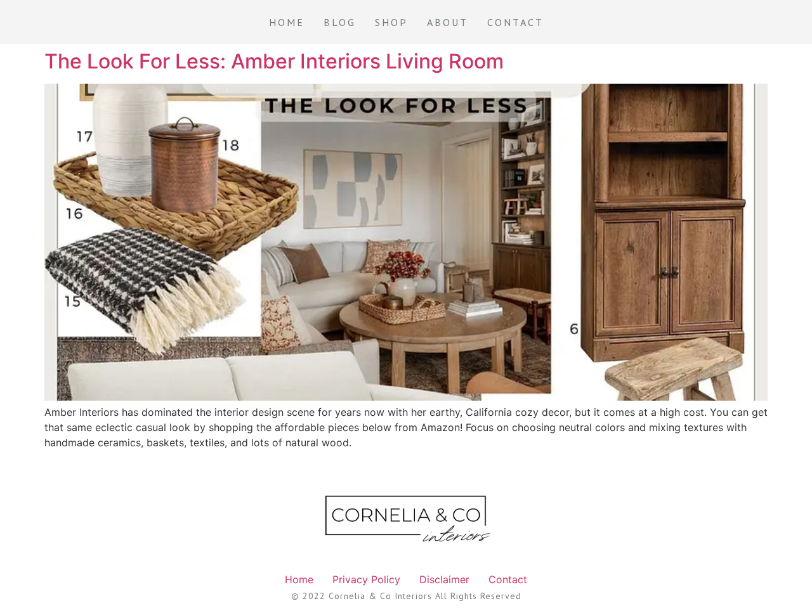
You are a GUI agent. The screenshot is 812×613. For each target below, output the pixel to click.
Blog (340, 22)
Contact (515, 22)
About (447, 22)
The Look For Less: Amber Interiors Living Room (274, 61)
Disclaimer (444, 579)
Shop (391, 22)
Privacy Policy (366, 579)
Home (286, 22)
